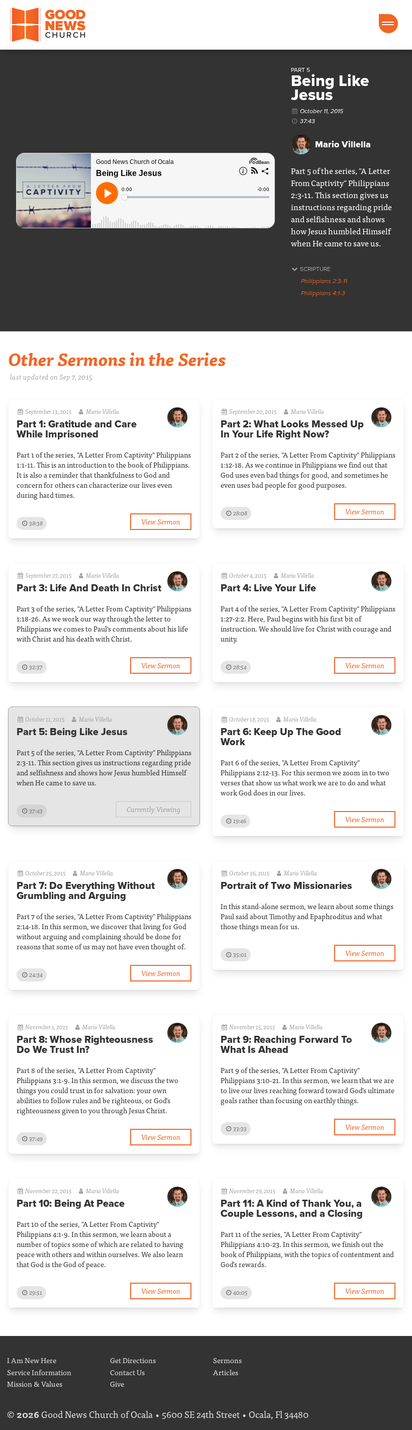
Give (117, 1383)
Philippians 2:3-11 (324, 281)
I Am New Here (31, 1360)
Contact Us (127, 1372)
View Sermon (160, 521)
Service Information (39, 1372)
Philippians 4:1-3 (323, 293)
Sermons (227, 1360)
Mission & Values (34, 1383)
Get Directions (133, 1360)
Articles (225, 1372)
